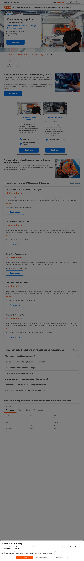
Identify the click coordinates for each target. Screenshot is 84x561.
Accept (25, 557)
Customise (59, 557)
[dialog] (42, 550)
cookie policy (43, 553)
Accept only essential (42, 557)
